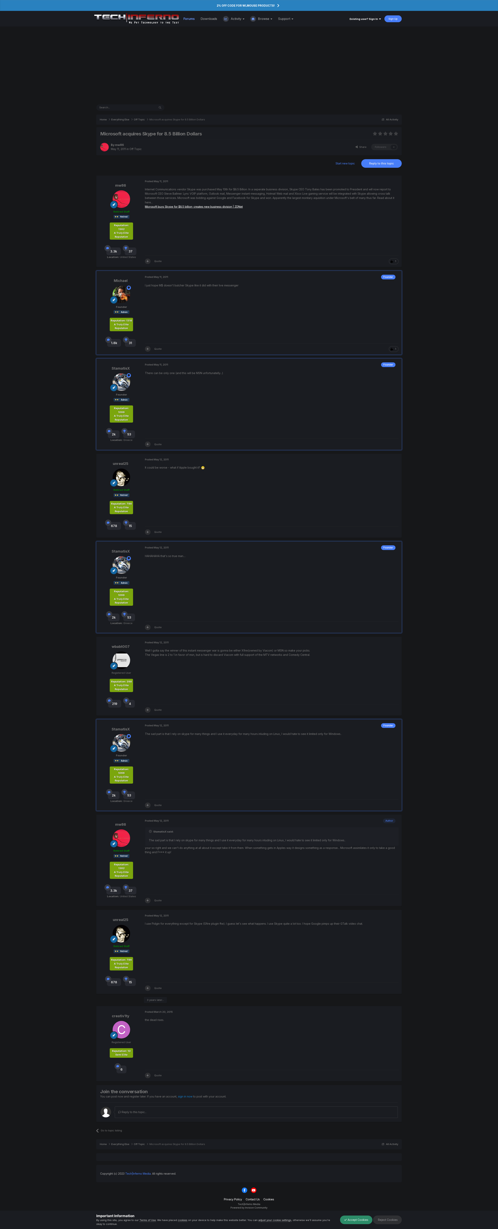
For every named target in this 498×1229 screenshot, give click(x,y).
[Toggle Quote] (151, 831)
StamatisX (121, 368)
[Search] (160, 107)
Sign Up (393, 18)
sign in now (185, 1096)
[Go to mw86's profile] (104, 147)
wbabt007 (121, 647)
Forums (189, 19)
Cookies (268, 1199)
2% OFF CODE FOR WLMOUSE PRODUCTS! (246, 5)
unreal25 (120, 464)
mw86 (119, 145)
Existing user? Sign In (364, 18)
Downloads (209, 19)
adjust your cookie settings (274, 1220)
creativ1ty (120, 1016)
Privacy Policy (233, 1199)
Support (284, 19)
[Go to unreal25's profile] (121, 477)
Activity (236, 19)
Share (362, 146)
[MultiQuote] (148, 261)
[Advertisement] (249, 65)
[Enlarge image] (203, 467)
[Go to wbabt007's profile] (121, 660)
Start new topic (345, 163)
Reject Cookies (387, 1219)
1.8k (114, 343)
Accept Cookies (357, 1219)
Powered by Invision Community (249, 1207)
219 (114, 704)
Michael (121, 281)
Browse (263, 19)
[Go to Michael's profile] (121, 294)
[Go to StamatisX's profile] (121, 382)
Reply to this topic (381, 163)
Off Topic (136, 149)
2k (114, 434)
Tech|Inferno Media (138, 1173)
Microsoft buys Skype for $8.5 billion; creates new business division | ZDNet (194, 206)
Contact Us (253, 1199)
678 (114, 526)
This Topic (144, 107)
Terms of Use (147, 1220)
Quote (158, 261)
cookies (182, 1220)
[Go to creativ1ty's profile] (121, 1029)
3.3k (113, 251)
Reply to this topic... (133, 1112)
